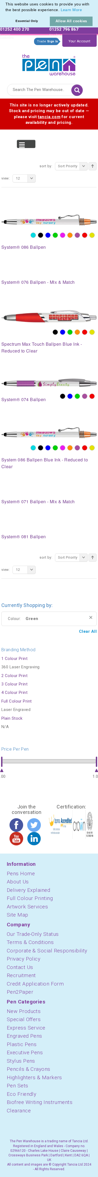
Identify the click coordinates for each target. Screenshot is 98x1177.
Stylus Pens (21, 1061)
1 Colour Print (14, 658)
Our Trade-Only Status (33, 934)
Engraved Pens (24, 1036)
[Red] (84, 235)
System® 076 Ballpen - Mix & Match (38, 282)
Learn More (71, 10)
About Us (18, 882)
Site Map (17, 915)
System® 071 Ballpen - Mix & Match (38, 501)
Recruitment (21, 975)
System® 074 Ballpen (23, 399)
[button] (84, 10)
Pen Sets (17, 1085)
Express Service (26, 1028)
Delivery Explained (28, 890)
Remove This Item (90, 617)
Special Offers (24, 1019)
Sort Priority (68, 166)
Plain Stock (12, 718)
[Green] (55, 235)
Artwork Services (27, 907)
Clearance (19, 1110)
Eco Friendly (21, 1094)
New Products (24, 1011)
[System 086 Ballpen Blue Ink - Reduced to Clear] (49, 432)
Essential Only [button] (27, 21)
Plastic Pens (21, 1044)
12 (18, 178)
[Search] (77, 90)
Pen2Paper (20, 992)
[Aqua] (33, 235)
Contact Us (20, 967)
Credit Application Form (35, 984)
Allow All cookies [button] (71, 21)
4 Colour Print (14, 692)
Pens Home (21, 873)
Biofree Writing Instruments (39, 1102)
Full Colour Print (16, 701)
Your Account (79, 41)
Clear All (88, 631)
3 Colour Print (14, 684)
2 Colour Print (14, 675)
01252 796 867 (63, 29)
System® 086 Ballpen (23, 247)
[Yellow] (92, 235)
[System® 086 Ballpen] (49, 220)
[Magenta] (62, 235)
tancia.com (49, 116)
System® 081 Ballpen (23, 536)
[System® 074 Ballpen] (49, 382)
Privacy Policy (23, 959)
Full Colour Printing (30, 898)
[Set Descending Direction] (92, 166)
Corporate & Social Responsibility (47, 951)
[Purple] (77, 235)
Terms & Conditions (30, 942)
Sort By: (45, 166)
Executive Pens (25, 1052)
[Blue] (48, 235)
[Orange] (70, 235)
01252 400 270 (14, 29)
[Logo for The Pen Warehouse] (49, 63)
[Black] (40, 235)
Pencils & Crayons (28, 1069)
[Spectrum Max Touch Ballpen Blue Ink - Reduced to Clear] (49, 316)
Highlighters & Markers (34, 1077)
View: (5, 178)
